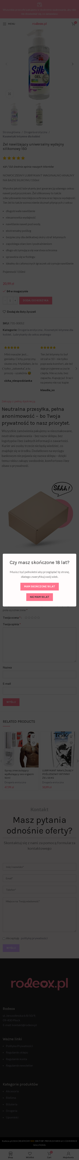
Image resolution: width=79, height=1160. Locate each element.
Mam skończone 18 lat (39, 586)
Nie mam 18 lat (39, 596)
